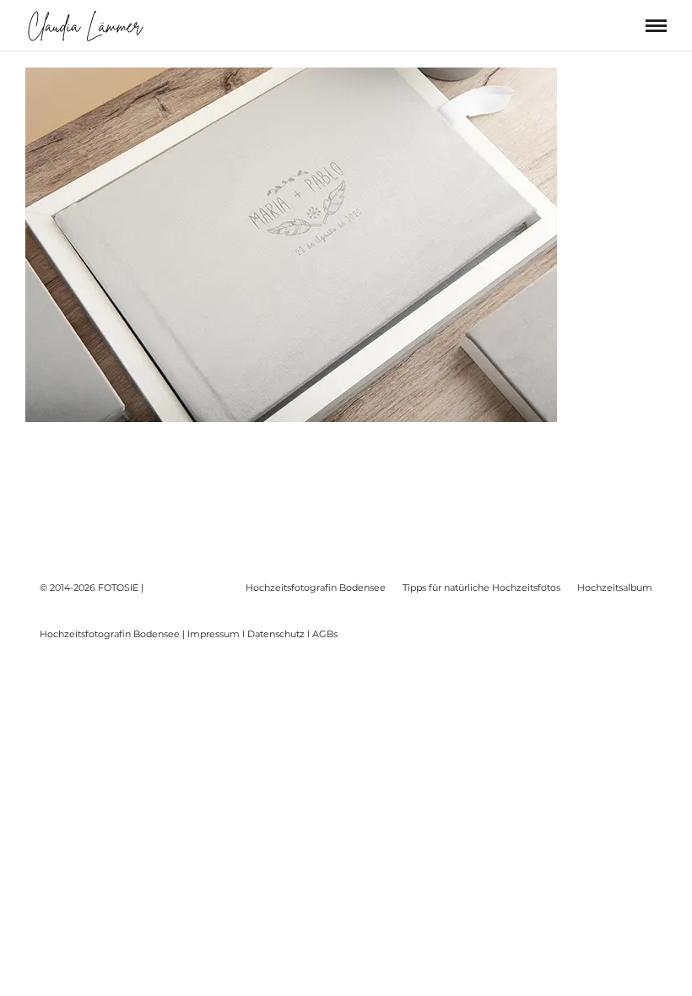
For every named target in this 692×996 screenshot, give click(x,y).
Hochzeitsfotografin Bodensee (316, 587)
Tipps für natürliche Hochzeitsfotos (481, 587)
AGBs (325, 634)
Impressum (213, 634)
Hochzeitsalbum (614, 587)
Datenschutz (276, 634)
